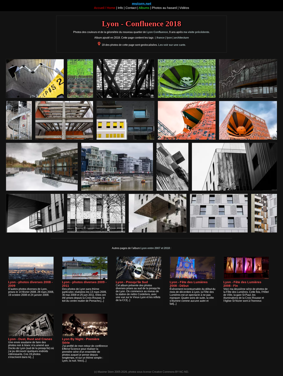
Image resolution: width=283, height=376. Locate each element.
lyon (169, 37)
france (161, 37)
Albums (144, 8)
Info (120, 8)
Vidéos (184, 8)
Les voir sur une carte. (172, 44)
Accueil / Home (104, 8)
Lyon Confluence (157, 32)
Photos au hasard (164, 8)
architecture (181, 37)
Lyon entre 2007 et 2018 (155, 248)
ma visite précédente (196, 32)
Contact (130, 8)
